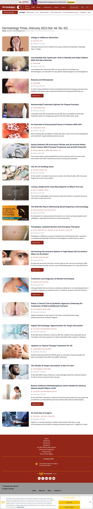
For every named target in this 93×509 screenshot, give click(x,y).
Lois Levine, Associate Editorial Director (45, 329)
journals (9, 31)
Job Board (46, 445)
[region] (46, 502)
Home (4, 31)
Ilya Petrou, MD (37, 41)
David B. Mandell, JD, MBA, (41, 150)
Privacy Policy (46, 452)
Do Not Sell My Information (46, 447)
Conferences (47, 7)
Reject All (69, 502)
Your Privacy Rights (46, 454)
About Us (42, 490)
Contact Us (46, 443)
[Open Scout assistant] (82, 7)
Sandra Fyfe (36, 63)
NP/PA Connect (27, 7)
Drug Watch (83, 12)
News (33, 7)
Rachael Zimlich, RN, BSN (40, 257)
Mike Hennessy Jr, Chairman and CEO (44, 210)
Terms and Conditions (46, 450)
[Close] (90, 502)
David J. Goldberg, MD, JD (40, 190)
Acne (37, 12)
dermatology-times (19, 31)
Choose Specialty (9, 12)
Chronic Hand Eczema (55, 12)
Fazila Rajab (36, 83)
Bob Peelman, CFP (55, 150)
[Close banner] (90, 2)
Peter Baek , (36, 416)
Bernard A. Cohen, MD (65, 230)
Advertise (46, 441)
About (46, 439)
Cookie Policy (20, 507)
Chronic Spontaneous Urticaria (70, 12)
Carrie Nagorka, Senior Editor (42, 309)
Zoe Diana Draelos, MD (40, 170)
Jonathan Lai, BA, (53, 230)
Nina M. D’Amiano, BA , (40, 230)
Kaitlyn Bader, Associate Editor (42, 349)
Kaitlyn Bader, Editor (39, 108)
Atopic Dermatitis (44, 12)
